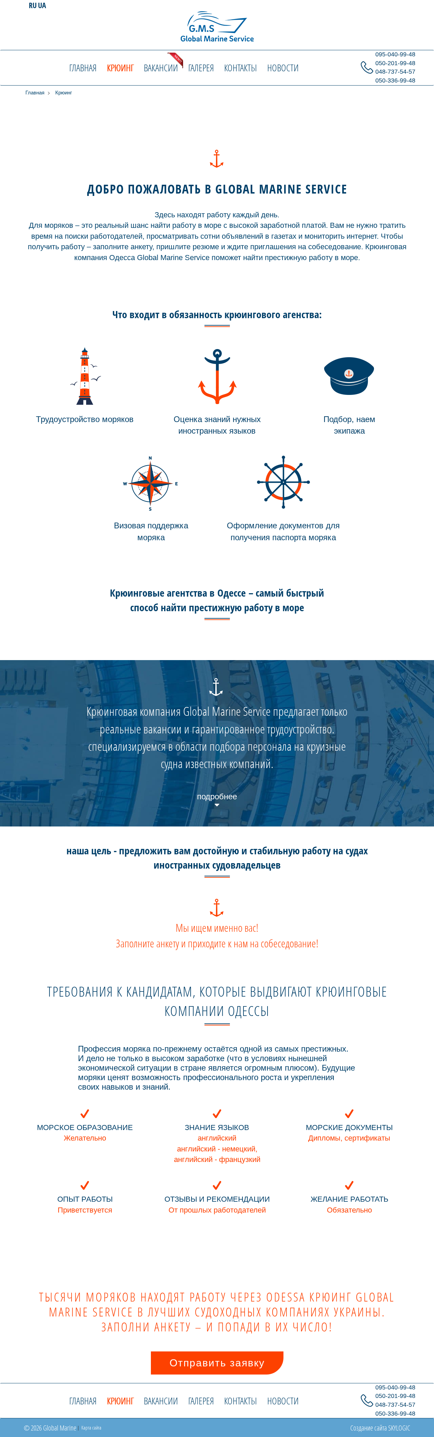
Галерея (201, 67)
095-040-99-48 (395, 54)
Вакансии (161, 67)
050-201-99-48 (395, 63)
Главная (83, 67)
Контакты (240, 67)
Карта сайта (90, 1427)
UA (42, 5)
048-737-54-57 (395, 71)
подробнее (217, 796)
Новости (283, 67)
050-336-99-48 (395, 80)
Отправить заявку (217, 1362)
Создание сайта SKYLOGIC (380, 1428)
